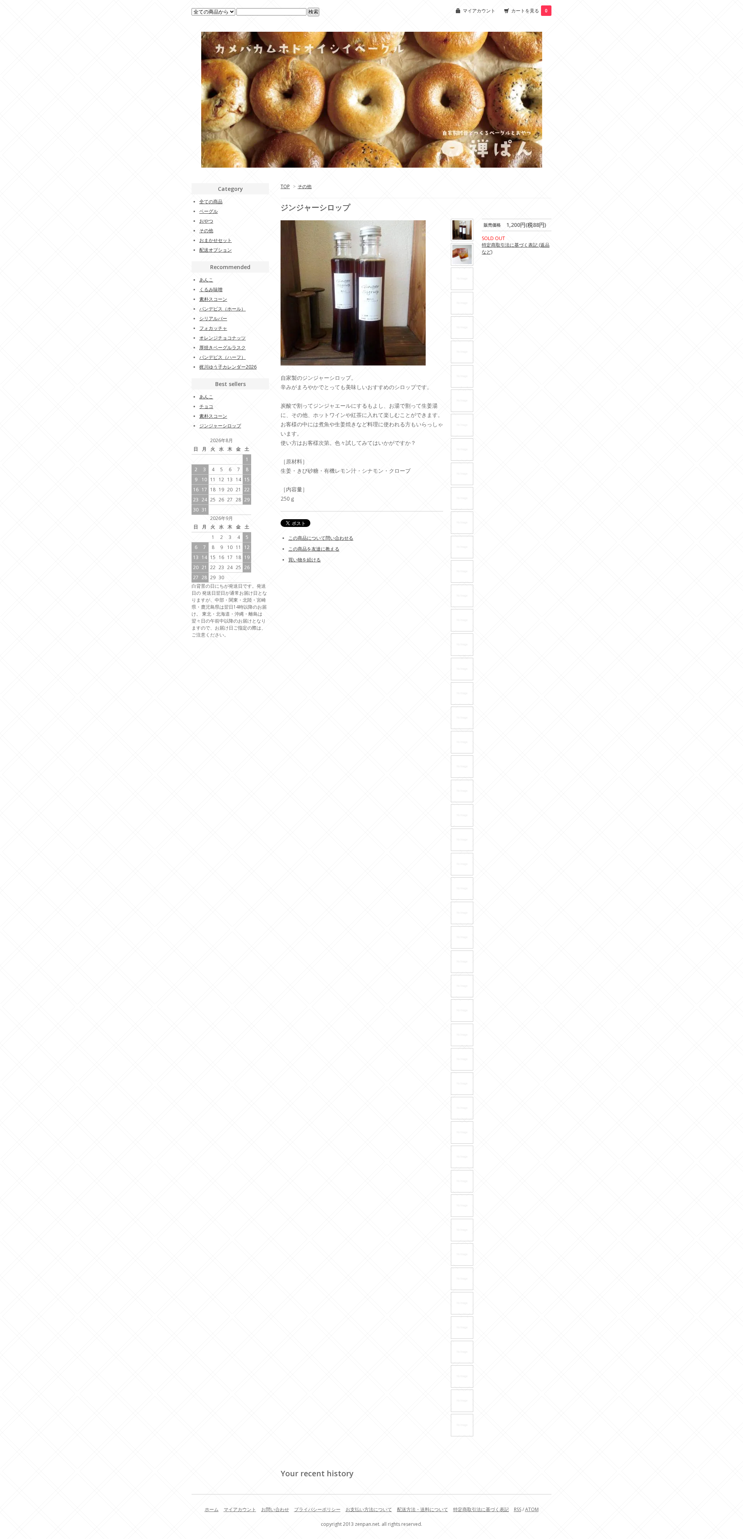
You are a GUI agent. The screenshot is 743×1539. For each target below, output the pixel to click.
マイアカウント (479, 10)
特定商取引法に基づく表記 (481, 1509)
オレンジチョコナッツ (222, 338)
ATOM (532, 1509)
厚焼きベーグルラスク (222, 347)
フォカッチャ (213, 328)
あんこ (206, 279)
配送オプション (215, 250)
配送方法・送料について (422, 1509)
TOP (285, 186)
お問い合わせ (275, 1509)
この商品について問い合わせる (320, 538)
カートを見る (529, 10)
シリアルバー (213, 318)
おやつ (206, 221)
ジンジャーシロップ (220, 425)
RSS (517, 1509)
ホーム (212, 1509)
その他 (305, 186)
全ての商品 (211, 201)
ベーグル (208, 211)
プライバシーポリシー (317, 1509)
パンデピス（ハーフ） (222, 357)
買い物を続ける (304, 559)
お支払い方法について (369, 1509)
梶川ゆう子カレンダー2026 (228, 367)
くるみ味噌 (211, 289)
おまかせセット (215, 240)
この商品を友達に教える (313, 549)
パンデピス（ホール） (222, 308)
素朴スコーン (213, 299)
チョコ (206, 406)
